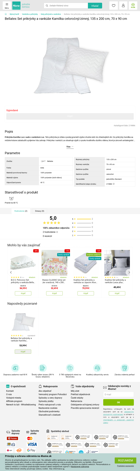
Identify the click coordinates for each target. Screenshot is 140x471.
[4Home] (7, 14)
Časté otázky (77, 398)
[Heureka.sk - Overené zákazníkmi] (81, 452)
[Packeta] (12, 438)
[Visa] (32, 444)
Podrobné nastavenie (125, 466)
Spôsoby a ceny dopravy (50, 398)
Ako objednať (45, 391)
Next (129, 272)
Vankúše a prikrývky (30, 14)
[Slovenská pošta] (11, 444)
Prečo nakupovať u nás (50, 405)
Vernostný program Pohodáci (53, 394)
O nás (9, 394)
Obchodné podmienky (49, 411)
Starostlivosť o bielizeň (50, 415)
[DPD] (9, 450)
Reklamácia (76, 401)
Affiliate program (14, 401)
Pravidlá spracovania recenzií (85, 408)
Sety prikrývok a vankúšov (51, 14)
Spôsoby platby (46, 401)
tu (63, 469)
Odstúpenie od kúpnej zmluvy (85, 405)
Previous (11, 272)
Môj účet (75, 391)
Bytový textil (14, 14)
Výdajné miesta (13, 398)
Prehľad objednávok (80, 394)
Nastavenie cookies (48, 408)
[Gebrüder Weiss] (19, 450)
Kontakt (10, 391)
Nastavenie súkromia (80, 466)
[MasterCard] (29, 438)
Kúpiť (70, 116)
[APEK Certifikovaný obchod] (92, 452)
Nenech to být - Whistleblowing (21, 405)
